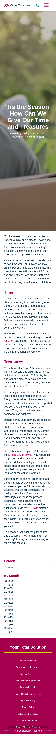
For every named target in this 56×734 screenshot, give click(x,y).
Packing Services (28, 674)
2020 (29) (8, 602)
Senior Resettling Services (28, 680)
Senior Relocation (28, 660)
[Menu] (46, 5)
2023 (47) (8, 592)
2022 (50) (8, 595)
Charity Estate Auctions (28, 720)
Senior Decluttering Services (28, 694)
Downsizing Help (28, 687)
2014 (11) (8, 624)
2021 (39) (8, 599)
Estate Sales (28, 707)
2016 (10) (8, 617)
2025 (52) (8, 584)
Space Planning (28, 700)
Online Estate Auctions (28, 714)
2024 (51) (8, 588)
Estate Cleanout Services (28, 727)
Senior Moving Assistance (28, 667)
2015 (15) (8, 621)
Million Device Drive (19, 454)
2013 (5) (8, 628)
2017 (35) (8, 613)
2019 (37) (8, 606)
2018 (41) (8, 610)
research (9, 340)
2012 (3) (8, 631)
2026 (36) (8, 581)
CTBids (33, 508)
